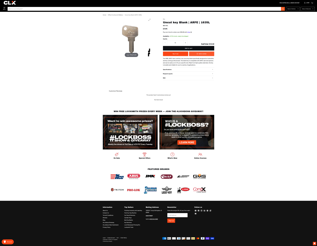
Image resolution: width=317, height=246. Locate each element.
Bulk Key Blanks (128, 220)
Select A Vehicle (291, 9)
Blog (104, 220)
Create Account (111, 237)
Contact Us (106, 213)
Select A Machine (306, 9)
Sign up (171, 221)
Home (104, 15)
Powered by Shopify (107, 241)
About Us (105, 210)
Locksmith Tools (128, 227)
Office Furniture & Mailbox (115, 15)
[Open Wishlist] (314, 243)
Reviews (105, 217)
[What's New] (172, 156)
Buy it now (175, 53)
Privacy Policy (106, 227)
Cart (118, 237)
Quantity (165, 39)
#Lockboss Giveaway (108, 222)
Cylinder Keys (128, 217)
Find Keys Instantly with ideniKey (133, 210)
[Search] (283, 9)
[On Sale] (117, 156)
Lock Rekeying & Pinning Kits (132, 225)
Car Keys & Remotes (129, 215)
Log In (104, 237)
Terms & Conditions (108, 215)
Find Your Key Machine (130, 213)
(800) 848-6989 (154, 219)
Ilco (164, 19)
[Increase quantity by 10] (185, 42)
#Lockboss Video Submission (111, 225)
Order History (124, 237)
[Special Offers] (145, 156)
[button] (306, 3)
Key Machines (128, 222)
